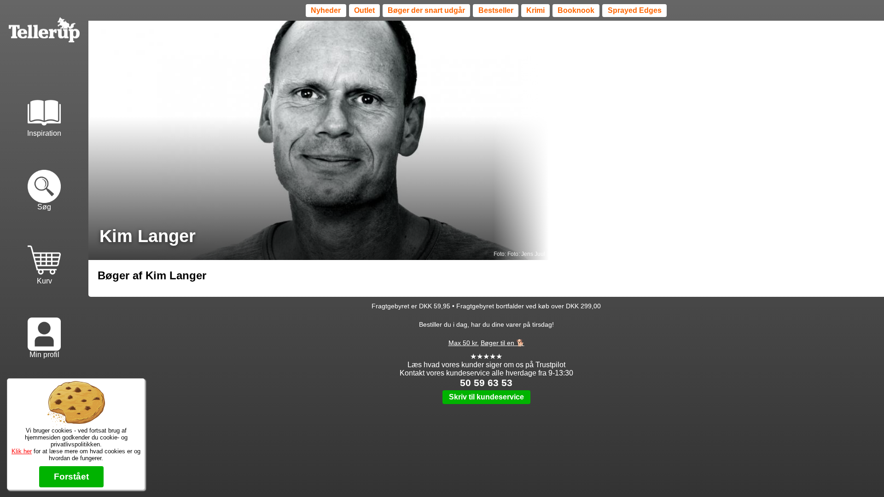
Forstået (71, 476)
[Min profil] (44, 323)
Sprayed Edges (635, 10)
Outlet (364, 10)
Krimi (535, 10)
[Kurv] (44, 249)
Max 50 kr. (463, 343)
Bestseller (495, 10)
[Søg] (44, 175)
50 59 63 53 (486, 382)
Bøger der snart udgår (426, 10)
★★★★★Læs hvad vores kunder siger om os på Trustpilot (486, 361)
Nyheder (326, 10)
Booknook (576, 10)
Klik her (22, 451)
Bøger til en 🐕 (502, 343)
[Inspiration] (44, 101)
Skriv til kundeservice (486, 397)
